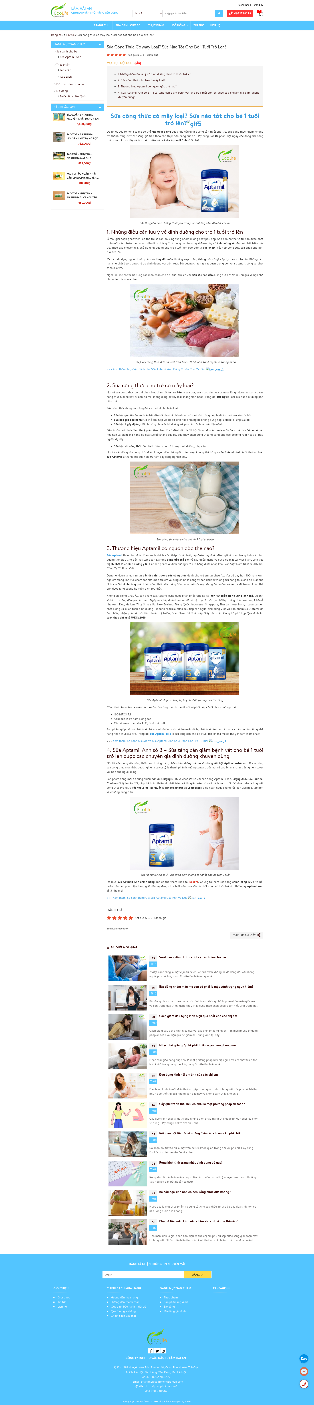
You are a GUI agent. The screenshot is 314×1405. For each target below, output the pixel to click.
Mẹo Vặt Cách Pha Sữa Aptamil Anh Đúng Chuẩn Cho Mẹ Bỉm (166, 369)
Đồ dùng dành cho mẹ (70, 84)
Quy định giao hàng (123, 1311)
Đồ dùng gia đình (175, 1311)
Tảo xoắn (65, 70)
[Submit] (219, 13)
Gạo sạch (66, 76)
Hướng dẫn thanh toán (125, 1302)
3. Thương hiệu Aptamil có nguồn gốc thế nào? (147, 86)
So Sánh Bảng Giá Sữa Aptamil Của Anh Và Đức (157, 898)
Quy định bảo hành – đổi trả (128, 1306)
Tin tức (199, 25)
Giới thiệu (64, 1297)
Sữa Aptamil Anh (70, 57)
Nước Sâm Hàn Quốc (73, 96)
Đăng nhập (244, 4)
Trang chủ (102, 25)
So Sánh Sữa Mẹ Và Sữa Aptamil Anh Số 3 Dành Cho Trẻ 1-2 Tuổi (168, 741)
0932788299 (242, 13)
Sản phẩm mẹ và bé (176, 1302)
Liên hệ (215, 25)
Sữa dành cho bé (128, 25)
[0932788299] (304, 1384)
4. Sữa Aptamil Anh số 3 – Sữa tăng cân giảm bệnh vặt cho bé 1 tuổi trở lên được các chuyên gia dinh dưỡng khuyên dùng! (189, 95)
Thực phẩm (156, 25)
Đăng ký (258, 4)
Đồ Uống (178, 25)
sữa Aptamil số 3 (160, 734)
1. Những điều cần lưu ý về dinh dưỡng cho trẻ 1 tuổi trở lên (154, 74)
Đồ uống (169, 1306)
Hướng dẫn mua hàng (124, 1297)
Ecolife (193, 882)
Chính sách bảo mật (124, 1316)
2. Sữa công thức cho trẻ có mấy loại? (141, 80)
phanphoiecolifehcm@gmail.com (162, 1382)
